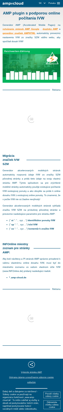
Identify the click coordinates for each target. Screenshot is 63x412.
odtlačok (31, 382)
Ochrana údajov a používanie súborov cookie (31, 377)
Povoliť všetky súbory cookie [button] (52, 395)
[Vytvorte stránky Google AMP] (13, 3)
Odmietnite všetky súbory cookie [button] (52, 404)
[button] (43, 3)
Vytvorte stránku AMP (31, 372)
